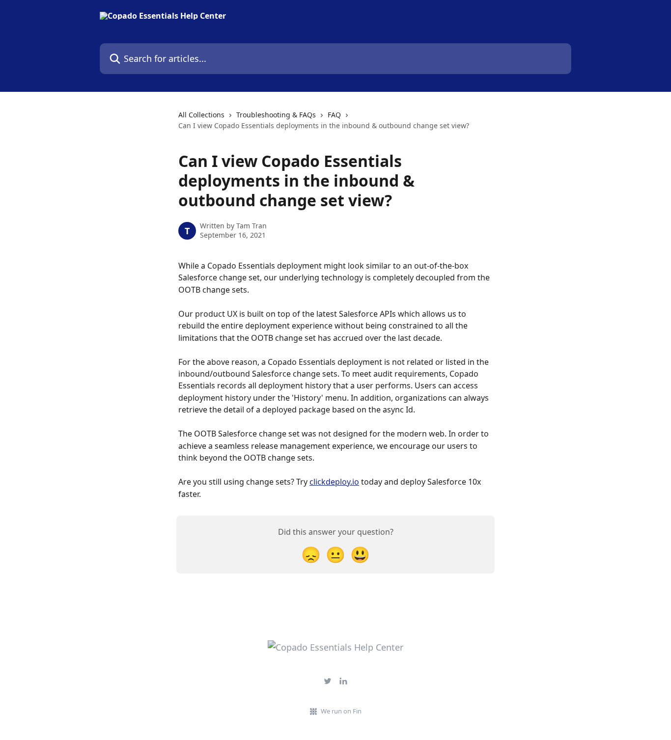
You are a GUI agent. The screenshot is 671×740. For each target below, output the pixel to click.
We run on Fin (341, 711)
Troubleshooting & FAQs (276, 114)
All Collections (201, 114)
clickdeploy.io (334, 481)
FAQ (334, 114)
